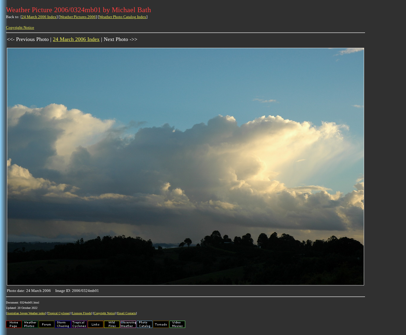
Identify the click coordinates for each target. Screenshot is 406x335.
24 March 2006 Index (39, 17)
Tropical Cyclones (59, 313)
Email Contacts (126, 313)
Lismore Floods (81, 313)
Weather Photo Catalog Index (122, 17)
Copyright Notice (20, 27)
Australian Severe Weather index (26, 313)
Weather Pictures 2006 (78, 17)
